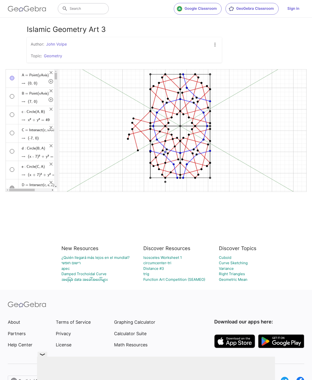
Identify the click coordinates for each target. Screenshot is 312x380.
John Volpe (56, 44)
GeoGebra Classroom (255, 8)
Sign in (293, 8)
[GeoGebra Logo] (27, 9)
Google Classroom (201, 8)
